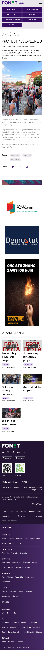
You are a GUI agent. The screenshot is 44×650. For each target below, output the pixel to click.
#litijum (27, 155)
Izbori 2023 (35, 538)
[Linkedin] (3, 452)
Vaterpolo (6, 596)
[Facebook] (13, 452)
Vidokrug (15, 622)
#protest (15, 155)
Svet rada (12, 9)
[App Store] (20, 457)
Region (11, 538)
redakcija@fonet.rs (34, 490)
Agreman (5, 622)
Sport (39, 511)
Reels (4, 641)
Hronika (32, 19)
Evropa (19, 538)
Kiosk (4, 632)
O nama (21, 516)
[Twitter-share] (27, 166)
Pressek (34, 622)
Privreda (5, 553)
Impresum (38, 516)
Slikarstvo (6, 581)
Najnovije (7, 528)
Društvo (24, 511)
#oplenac (15, 159)
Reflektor (37, 627)
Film (3, 577)
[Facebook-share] (20, 166)
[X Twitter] (24, 452)
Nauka (32, 14)
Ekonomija (14, 511)
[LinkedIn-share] (13, 166)
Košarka (13, 591)
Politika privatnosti (9, 521)
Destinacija (26, 627)
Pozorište (19, 577)
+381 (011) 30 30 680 (10, 487)
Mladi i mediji (29, 632)
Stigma (39, 632)
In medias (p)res (14, 632)
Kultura (32, 511)
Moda (13, 613)
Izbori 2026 (18, 543)
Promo (20, 641)
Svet (26, 538)
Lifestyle (5, 613)
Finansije (14, 553)
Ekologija (23, 553)
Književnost (29, 577)
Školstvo (11, 14)
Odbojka (28, 591)
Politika (5, 511)
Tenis (20, 591)
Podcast (11, 641)
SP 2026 (5, 602)
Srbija (4, 538)
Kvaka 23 (25, 622)
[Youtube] (18, 452)
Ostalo (15, 596)
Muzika (10, 577)
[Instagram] (8, 452)
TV (3, 619)
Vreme (12, 24)
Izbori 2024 (6, 543)
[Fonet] (13, 2)
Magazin (5, 516)
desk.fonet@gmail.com (33, 487)
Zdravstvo (32, 9)
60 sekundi (14, 627)
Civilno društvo (12, 19)
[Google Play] (7, 457)
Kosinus (5, 627)
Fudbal (4, 591)
